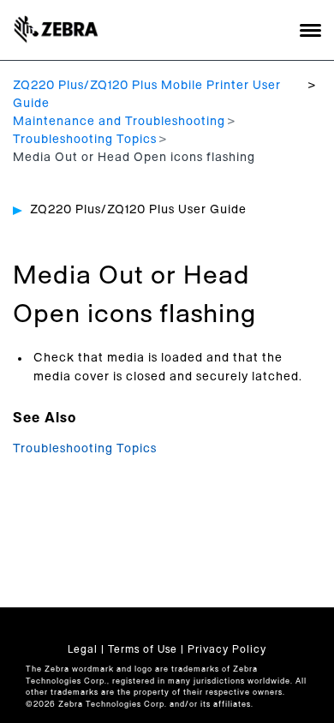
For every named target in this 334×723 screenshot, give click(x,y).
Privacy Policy (227, 649)
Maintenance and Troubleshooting (119, 122)
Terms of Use (142, 649)
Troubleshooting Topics (85, 140)
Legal (83, 649)
